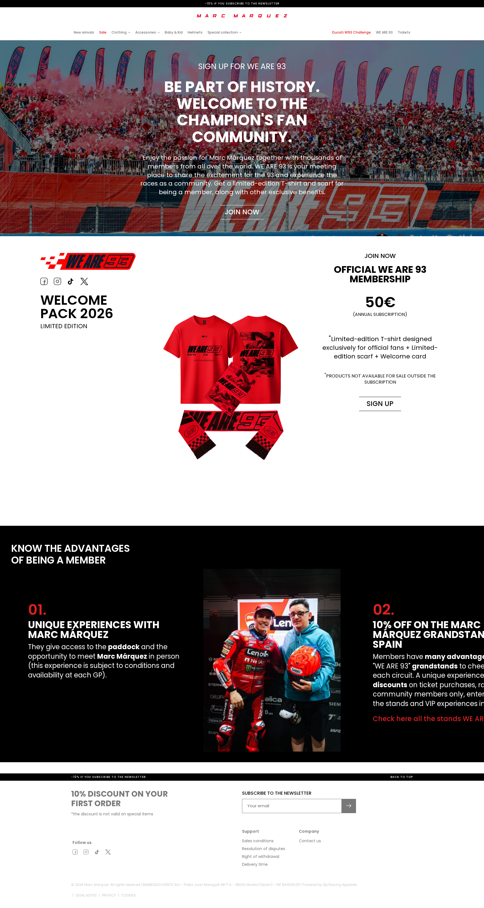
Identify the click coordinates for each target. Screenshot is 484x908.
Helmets (195, 32)
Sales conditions (258, 848)
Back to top (401, 784)
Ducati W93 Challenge (351, 32)
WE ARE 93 (384, 32)
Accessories (145, 32)
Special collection (223, 32)
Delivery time (255, 871)
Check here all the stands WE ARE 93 (90, 718)
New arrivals (84, 32)
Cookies (128, 902)
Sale (102, 32)
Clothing (119, 32)
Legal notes (86, 902)
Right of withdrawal (260, 863)
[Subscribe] (349, 813)
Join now (242, 212)
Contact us (310, 848)
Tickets (404, 32)
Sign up (380, 403)
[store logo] (242, 16)
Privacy (109, 902)
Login (366, 12)
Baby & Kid (174, 32)
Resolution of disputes (263, 855)
